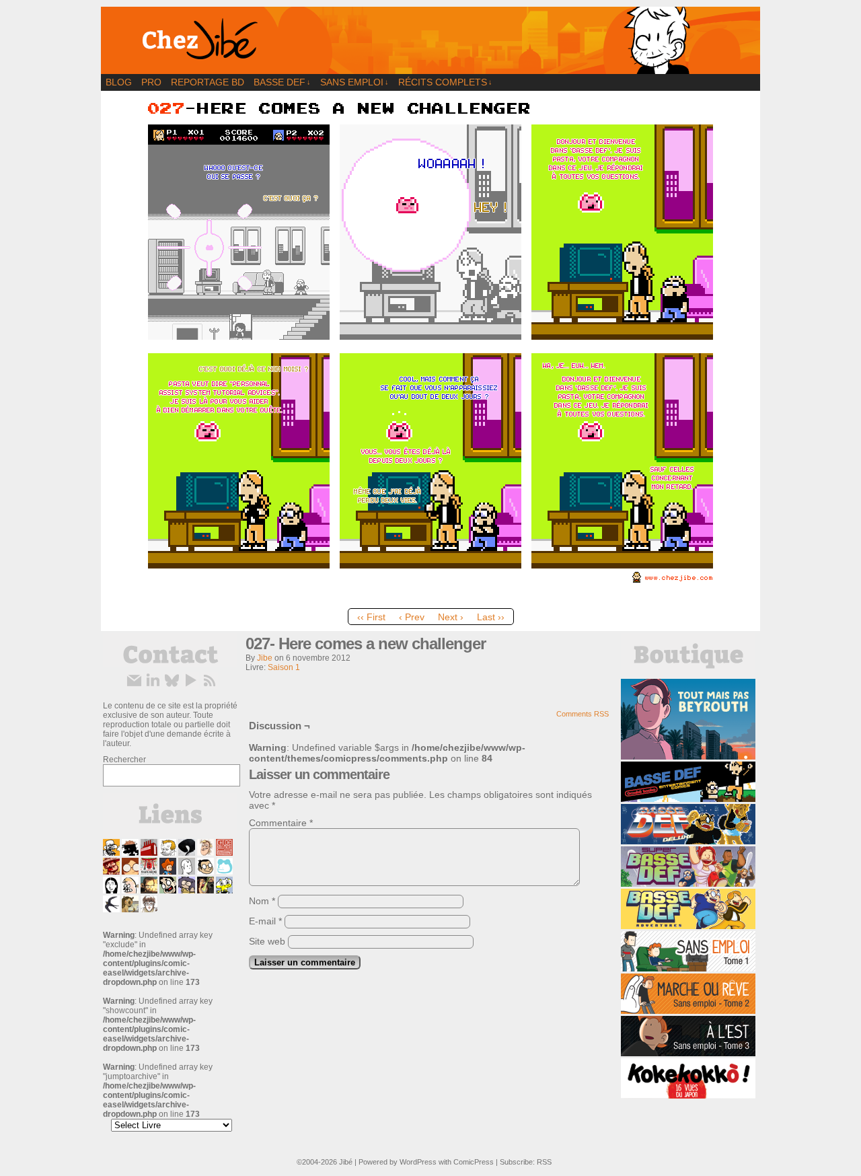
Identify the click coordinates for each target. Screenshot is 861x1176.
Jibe (264, 658)
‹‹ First (371, 617)
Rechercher (124, 759)
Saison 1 (284, 667)
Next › (450, 617)
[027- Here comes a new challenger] (430, 598)
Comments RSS (582, 714)
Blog (119, 82)
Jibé (345, 1162)
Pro (151, 82)
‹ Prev (411, 617)
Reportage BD (207, 82)
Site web (267, 941)
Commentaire (281, 822)
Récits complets (445, 82)
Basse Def (282, 82)
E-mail (265, 921)
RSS (544, 1162)
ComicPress (473, 1162)
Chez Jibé (430, 40)
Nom (262, 900)
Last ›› (490, 617)
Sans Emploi (354, 82)
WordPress (418, 1162)
